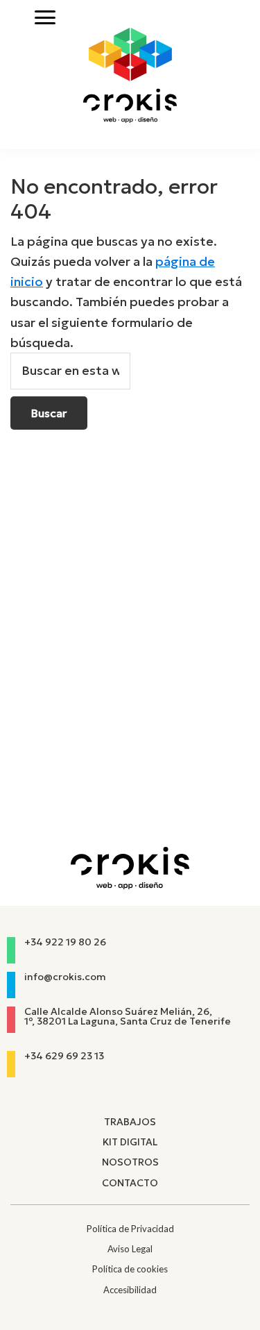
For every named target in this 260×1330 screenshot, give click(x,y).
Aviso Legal (130, 1248)
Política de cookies (130, 1268)
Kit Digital (130, 1142)
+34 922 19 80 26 (65, 942)
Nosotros (130, 1162)
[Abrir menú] (45, 17)
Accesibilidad (130, 1289)
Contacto (130, 1183)
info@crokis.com (65, 977)
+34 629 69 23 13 (64, 1056)
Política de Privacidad (130, 1228)
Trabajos (130, 1122)
